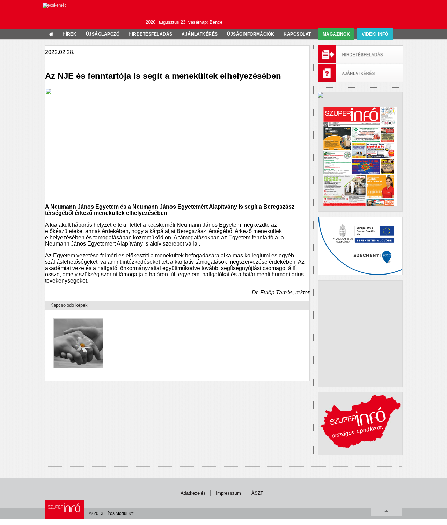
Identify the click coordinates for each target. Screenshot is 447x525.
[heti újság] (360, 157)
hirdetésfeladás (150, 34)
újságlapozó (102, 34)
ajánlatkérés (200, 34)
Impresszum (228, 493)
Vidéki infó (375, 34)
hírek (69, 34)
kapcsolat (297, 34)
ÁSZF (257, 493)
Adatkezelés (193, 493)
